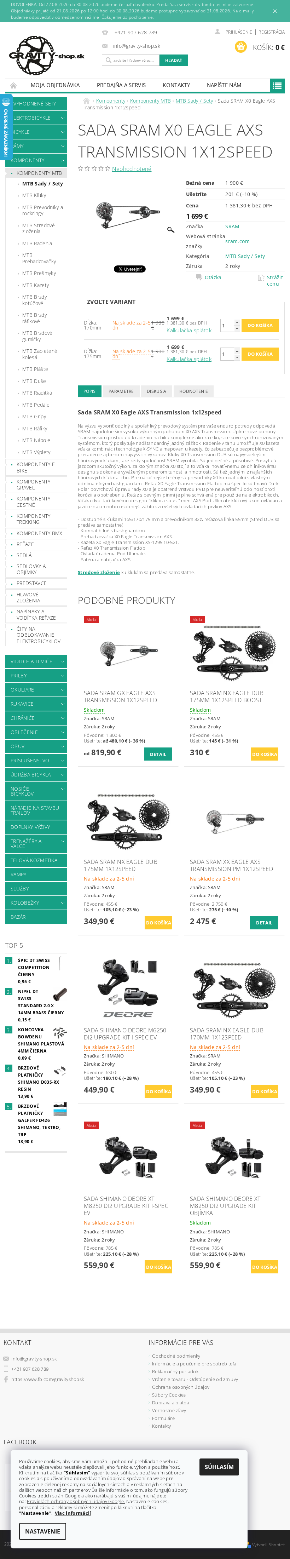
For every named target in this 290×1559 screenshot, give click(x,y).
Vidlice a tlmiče (31, 661)
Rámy (17, 146)
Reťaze (25, 544)
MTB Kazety (35, 285)
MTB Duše (34, 381)
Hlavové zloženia (28, 597)
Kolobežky (25, 902)
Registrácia (272, 32)
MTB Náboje (36, 440)
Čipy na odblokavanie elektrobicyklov (39, 634)
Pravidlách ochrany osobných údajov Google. (76, 1501)
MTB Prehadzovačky (39, 258)
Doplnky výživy (30, 827)
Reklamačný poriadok (175, 1371)
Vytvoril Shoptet (268, 1545)
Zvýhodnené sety (33, 103)
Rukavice (22, 703)
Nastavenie (42, 1531)
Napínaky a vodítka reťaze (36, 614)
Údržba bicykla (31, 774)
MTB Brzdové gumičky (37, 336)
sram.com (237, 241)
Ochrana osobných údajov (180, 1387)
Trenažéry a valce (26, 843)
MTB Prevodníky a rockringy (42, 210)
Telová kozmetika (34, 860)
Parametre (121, 391)
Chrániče (23, 718)
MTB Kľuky (34, 195)
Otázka (213, 277)
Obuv (17, 746)
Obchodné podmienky (176, 1356)
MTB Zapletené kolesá (39, 354)
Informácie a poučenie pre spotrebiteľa (194, 1363)
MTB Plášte (35, 369)
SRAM (232, 226)
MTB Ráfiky (34, 428)
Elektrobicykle (31, 117)
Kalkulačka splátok (189, 330)
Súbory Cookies (169, 1395)
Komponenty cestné (33, 501)
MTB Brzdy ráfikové (34, 318)
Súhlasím (219, 1467)
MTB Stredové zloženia (38, 228)
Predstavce (32, 583)
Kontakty (176, 84)
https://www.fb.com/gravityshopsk (47, 1379)
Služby (20, 888)
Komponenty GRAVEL (33, 484)
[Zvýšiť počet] (237, 322)
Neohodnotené (132, 169)
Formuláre (163, 1418)
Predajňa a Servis (121, 84)
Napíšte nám (224, 84)
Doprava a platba (170, 1402)
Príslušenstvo (30, 760)
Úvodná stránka (13, 85)
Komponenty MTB (39, 173)
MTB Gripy (34, 416)
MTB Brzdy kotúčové (34, 299)
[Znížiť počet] (237, 328)
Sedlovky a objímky (31, 569)
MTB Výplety (36, 452)
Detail (158, 754)
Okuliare (22, 689)
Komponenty (27, 160)
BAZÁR (18, 916)
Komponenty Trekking (33, 519)
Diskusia (157, 391)
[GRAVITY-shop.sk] (52, 55)
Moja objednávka (55, 84)
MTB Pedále (36, 404)
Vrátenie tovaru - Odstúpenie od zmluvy (195, 1379)
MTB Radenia (37, 243)
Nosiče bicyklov (22, 791)
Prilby (19, 675)
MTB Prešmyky (39, 273)
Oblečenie (24, 732)
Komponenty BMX (39, 533)
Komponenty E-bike (37, 467)
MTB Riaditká (37, 392)
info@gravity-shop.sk (34, 1358)
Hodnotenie (193, 391)
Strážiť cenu (275, 280)
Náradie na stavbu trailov (35, 810)
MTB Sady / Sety (42, 183)
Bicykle (20, 131)
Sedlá (24, 555)
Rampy (19, 874)
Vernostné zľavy (169, 1410)
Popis (89, 391)
